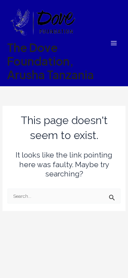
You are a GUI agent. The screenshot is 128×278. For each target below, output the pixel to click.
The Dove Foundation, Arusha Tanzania (50, 61)
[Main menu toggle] (114, 43)
